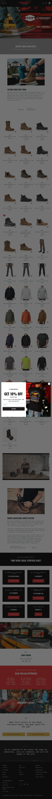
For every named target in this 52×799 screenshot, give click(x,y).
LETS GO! (14, 409)
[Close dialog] (49, 384)
